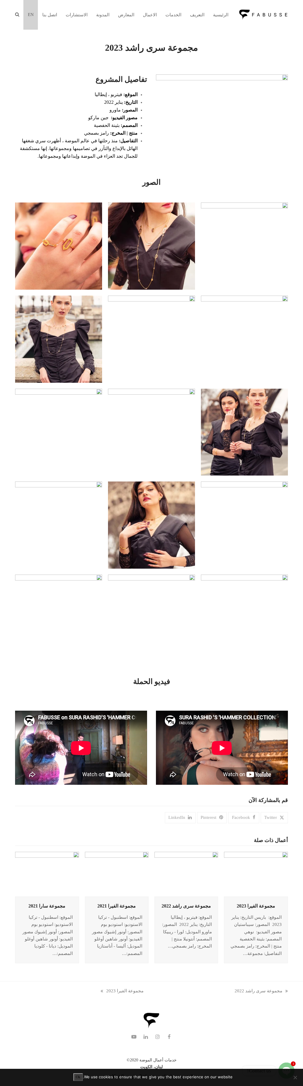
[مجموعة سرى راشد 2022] (186, 873)
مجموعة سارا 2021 (46, 905)
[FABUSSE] (151, 1027)
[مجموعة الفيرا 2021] (117, 873)
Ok (78, 1077)
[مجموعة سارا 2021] (47, 873)
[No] (296, 1077)
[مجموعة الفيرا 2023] (256, 873)
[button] (17, 15)
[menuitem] (30, 15)
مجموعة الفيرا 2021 (116, 905)
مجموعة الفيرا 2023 (256, 905)
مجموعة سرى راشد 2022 (186, 905)
